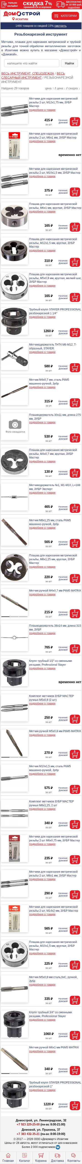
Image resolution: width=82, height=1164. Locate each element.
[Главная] (22, 14)
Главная (8, 1160)
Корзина (40, 1160)
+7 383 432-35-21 (28, 1134)
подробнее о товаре (42, 110)
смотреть (60, 25)
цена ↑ (49, 88)
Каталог (24, 1160)
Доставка (57, 1160)
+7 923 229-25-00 (29, 1124)
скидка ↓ (74, 88)
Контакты (73, 1160)
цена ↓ (61, 88)
